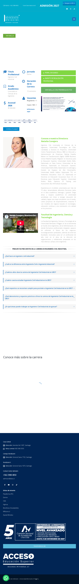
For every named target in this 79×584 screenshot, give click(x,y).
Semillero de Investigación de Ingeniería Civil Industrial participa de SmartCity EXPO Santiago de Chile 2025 (20, 339)
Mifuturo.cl (6, 511)
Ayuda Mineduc (8, 515)
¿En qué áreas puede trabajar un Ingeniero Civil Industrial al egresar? (31, 307)
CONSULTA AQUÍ (12, 129)
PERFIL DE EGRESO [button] (51, 73)
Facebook (4, 484)
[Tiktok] (74, 8)
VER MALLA (10, 36)
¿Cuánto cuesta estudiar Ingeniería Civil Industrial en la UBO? (28, 280)
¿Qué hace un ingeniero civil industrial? (19, 256)
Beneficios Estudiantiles (11, 508)
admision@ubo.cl (9, 479)
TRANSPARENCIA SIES (40, 546)
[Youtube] (67, 8)
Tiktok (16, 484)
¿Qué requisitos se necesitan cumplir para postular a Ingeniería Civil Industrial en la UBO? (39, 288)
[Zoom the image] (40, 364)
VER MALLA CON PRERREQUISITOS (58, 90)
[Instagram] (70, 8)
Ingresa (5, 504)
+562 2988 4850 (14, 5)
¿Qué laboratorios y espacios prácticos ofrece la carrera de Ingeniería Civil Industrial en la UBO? (39, 297)
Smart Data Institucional (29, 5)
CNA (4, 501)
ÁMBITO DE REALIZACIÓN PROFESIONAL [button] (53, 79)
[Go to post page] (21, 324)
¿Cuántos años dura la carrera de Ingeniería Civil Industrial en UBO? (30, 272)
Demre (5, 497)
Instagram (12, 484)
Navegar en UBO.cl (69, 3)
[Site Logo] (12, 18)
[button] (74, 19)
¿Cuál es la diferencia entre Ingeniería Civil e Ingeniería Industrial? (30, 264)
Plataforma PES (8, 494)
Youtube (8, 484)
